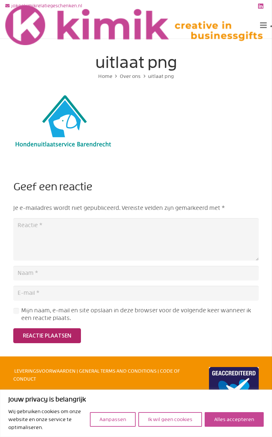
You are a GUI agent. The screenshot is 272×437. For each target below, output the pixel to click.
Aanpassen (113, 419)
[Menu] (263, 25)
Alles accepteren (234, 419)
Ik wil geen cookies (170, 419)
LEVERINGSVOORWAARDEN (45, 371)
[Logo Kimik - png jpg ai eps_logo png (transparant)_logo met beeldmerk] (134, 25)
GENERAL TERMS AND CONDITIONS (118, 371)
